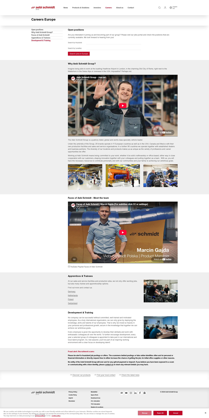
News (65, 7)
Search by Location (75, 48)
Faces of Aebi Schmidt (40, 35)
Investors (97, 7)
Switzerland (72, 303)
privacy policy (39, 416)
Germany (71, 291)
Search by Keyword (75, 43)
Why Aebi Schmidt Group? (42, 32)
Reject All (160, 413)
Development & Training (41, 40)
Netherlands (73, 295)
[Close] (205, 413)
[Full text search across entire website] (159, 8)
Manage (144, 413)
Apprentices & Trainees (40, 37)
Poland (70, 299)
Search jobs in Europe (79, 53)
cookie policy (56, 416)
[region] (104, 413)
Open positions (37, 29)
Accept (175, 413)
